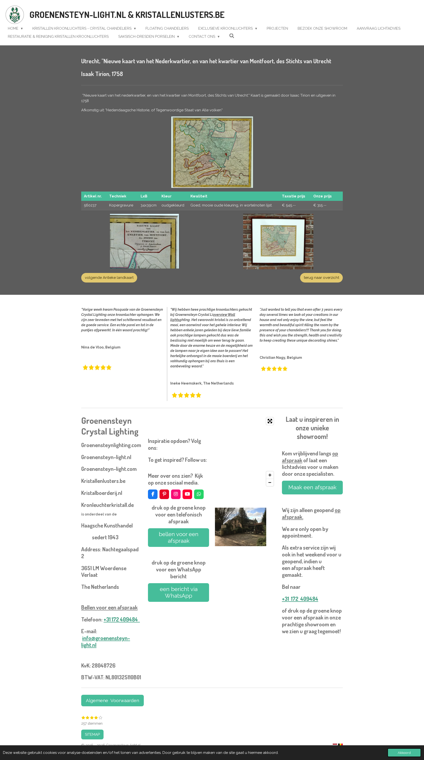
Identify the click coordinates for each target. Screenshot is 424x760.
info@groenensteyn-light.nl (105, 641)
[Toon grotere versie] (212, 152)
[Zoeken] (231, 36)
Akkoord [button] (404, 753)
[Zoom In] (270, 475)
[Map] (245, 452)
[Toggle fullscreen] (270, 421)
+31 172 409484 (122, 619)
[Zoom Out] (270, 482)
